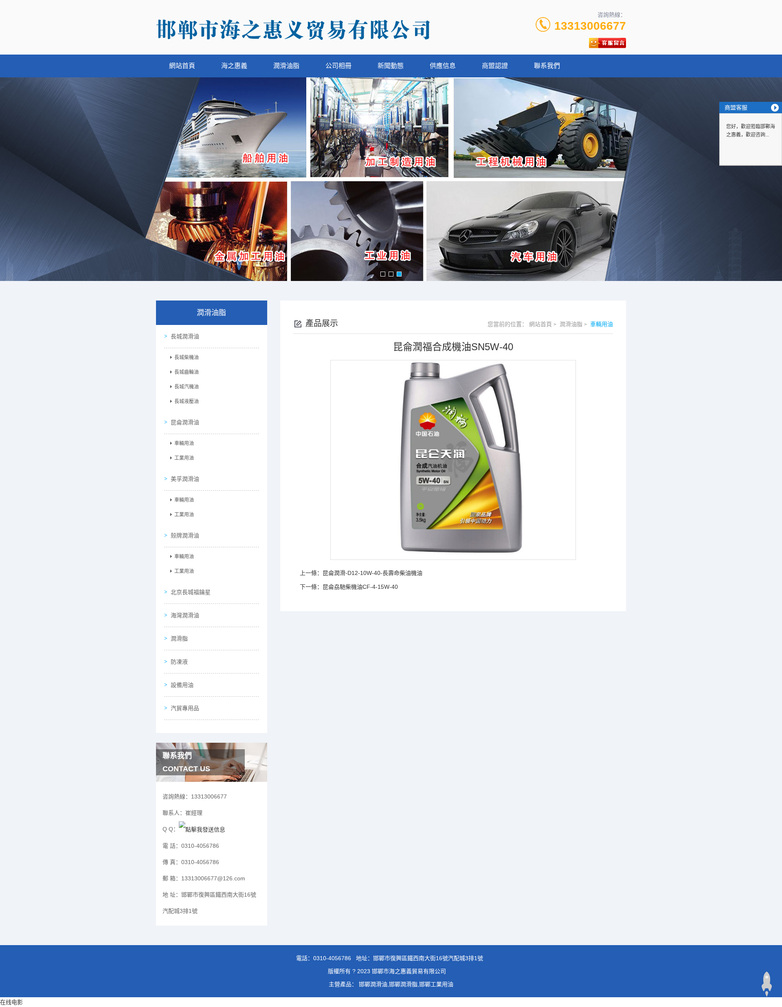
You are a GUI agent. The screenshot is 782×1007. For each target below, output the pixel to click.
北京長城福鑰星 (191, 592)
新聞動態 (391, 65)
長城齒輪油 (186, 372)
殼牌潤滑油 (185, 535)
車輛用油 (184, 443)
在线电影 (11, 1002)
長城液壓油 (186, 401)
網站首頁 (182, 65)
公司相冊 (338, 65)
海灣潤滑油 (185, 615)
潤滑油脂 (286, 65)
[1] (391, 179)
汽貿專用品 (185, 708)
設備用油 (182, 685)
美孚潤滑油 (185, 479)
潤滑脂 (179, 638)
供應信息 (443, 65)
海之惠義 (234, 65)
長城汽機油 (186, 387)
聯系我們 (547, 65)
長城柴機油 (186, 357)
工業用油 (184, 458)
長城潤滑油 (185, 336)
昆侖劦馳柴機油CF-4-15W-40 (360, 587)
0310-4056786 (332, 958)
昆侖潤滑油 (185, 422)
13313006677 (590, 26)
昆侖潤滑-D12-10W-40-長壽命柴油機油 (372, 573)
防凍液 (179, 661)
